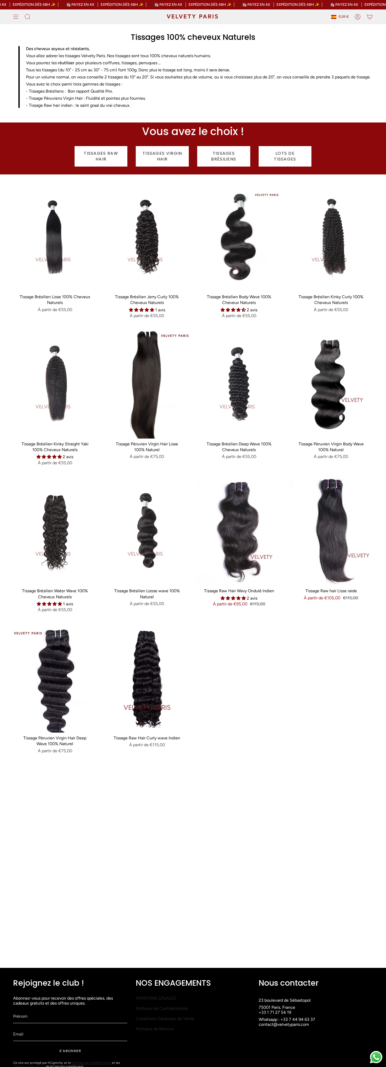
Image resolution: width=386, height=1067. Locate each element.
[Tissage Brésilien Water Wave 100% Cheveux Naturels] (55, 531)
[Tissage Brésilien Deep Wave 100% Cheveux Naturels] (239, 384)
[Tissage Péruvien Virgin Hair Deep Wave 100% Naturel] (55, 678)
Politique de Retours (155, 1028)
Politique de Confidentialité (161, 1008)
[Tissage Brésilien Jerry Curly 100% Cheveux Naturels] (147, 237)
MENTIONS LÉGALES (156, 998)
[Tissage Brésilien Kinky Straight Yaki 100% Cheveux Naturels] (55, 384)
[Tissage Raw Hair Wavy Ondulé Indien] (239, 531)
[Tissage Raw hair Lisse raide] (331, 531)
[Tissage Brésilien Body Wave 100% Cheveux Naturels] (239, 237)
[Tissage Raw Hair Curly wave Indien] (147, 678)
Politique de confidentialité (91, 1063)
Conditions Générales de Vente (165, 1018)
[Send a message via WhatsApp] (376, 1057)
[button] (142, 309)
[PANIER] (370, 17)
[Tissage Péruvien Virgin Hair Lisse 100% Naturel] (147, 384)
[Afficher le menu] (16, 17)
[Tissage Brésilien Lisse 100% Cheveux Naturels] (55, 237)
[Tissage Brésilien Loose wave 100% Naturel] (147, 531)
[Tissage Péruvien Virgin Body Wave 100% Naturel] (331, 384)
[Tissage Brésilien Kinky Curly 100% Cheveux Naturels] (331, 237)
